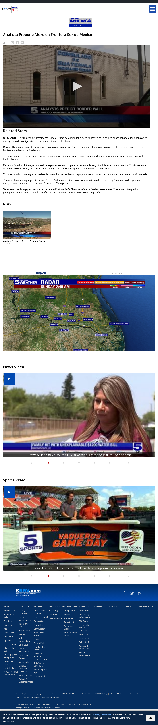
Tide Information (24, 639)
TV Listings (54, 610)
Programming (56, 606)
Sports (38, 606)
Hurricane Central (23, 656)
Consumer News (9, 662)
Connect (84, 606)
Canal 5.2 (114, 606)
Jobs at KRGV (85, 634)
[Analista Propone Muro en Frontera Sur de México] (27, 225)
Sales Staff (84, 642)
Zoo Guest (69, 622)
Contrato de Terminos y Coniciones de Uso (41, 697)
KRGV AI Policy (101, 694)
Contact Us (84, 610)
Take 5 (127, 606)
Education (8, 625)
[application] (76, 86)
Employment (40, 694)
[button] (76, 86)
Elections (8, 621)
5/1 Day (67, 614)
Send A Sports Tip (40, 671)
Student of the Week (70, 634)
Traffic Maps (24, 630)
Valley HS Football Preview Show (40, 656)
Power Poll (39, 643)
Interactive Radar (24, 625)
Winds (22, 634)
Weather (24, 606)
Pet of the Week (68, 627)
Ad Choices (53, 694)
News (7, 606)
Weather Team (26, 675)
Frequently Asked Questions (84, 628)
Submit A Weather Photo (26, 680)
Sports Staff (39, 676)
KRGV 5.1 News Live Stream (11, 673)
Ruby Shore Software (53, 707)
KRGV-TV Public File (70, 694)
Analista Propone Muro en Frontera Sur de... (25, 241)
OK (150, 718)
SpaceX (7, 640)
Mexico (7, 628)
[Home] (21, 9)
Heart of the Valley (9, 616)
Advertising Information (84, 616)
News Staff (84, 638)
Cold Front (8, 636)
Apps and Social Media (85, 647)
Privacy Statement (118, 694)
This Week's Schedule (39, 664)
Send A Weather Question (23, 668)
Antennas (53, 614)
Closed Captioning (23, 694)
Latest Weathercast (25, 618)
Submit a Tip (9, 610)
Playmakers (39, 625)
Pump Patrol (69, 610)
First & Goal (39, 621)
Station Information (84, 654)
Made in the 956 (9, 649)
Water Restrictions (24, 650)
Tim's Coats (69, 618)
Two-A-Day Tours (39, 634)
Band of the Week (39, 648)
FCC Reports (84, 621)
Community (70, 606)
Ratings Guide (55, 618)
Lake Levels (24, 644)
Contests (99, 606)
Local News (9, 632)
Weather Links (25, 662)
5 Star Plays (39, 639)
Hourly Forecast (23, 612)
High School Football (39, 612)
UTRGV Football (41, 617)
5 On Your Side (11, 644)
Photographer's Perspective (11, 656)
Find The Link (10, 668)
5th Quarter (39, 628)
